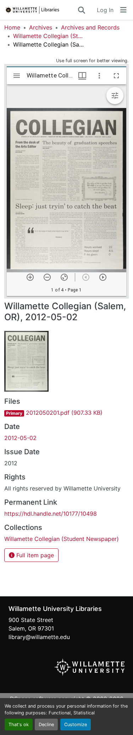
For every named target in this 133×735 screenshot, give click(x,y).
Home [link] (12, 27)
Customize (75, 724)
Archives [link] (40, 27)
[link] (66, 412)
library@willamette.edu (39, 636)
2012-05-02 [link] (20, 437)
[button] (40, 10)
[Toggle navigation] (123, 10)
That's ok (19, 724)
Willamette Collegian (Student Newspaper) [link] (48, 35)
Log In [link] (105, 10)
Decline (46, 724)
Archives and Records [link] (90, 27)
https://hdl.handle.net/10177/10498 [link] (50, 513)
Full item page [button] (34, 555)
